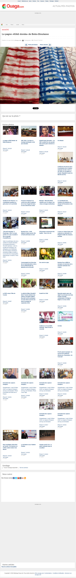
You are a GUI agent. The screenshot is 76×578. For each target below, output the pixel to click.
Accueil (19, 1)
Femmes (46, 1)
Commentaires (48, 573)
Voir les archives (23, 467)
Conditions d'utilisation (58, 573)
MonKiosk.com (25, 1)
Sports (30, 1)
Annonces (42, 1)
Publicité (56, 1)
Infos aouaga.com (39, 573)
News (38, 1)
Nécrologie (52, 1)
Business (34, 1)
